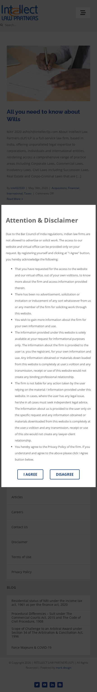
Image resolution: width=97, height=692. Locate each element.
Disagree (65, 474)
